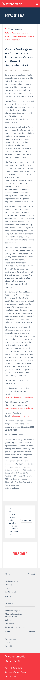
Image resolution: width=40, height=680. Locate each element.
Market (8, 588)
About (7, 574)
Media (7, 632)
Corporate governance (15, 627)
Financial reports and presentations (14, 615)
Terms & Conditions (13, 668)
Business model (12, 581)
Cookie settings (11, 676)
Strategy (8, 585)
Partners (9, 596)
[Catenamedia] (6, 29)
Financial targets (12, 611)
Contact (31, 632)
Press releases (11, 639)
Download (27, 521)
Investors (9, 603)
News (7, 643)
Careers (31, 574)
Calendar (9, 620)
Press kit (9, 646)
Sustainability (11, 592)
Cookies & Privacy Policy (15, 672)
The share (9, 624)
